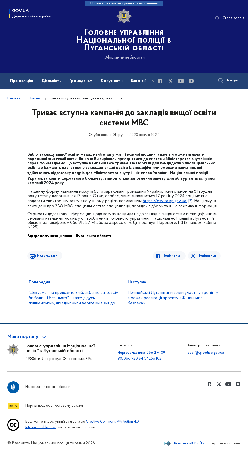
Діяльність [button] (51, 81)
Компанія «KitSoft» (189, 443)
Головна (13, 98)
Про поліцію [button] (21, 81)
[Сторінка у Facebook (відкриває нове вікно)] (160, 81)
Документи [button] (112, 81)
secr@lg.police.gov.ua (206, 353)
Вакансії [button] (138, 81)
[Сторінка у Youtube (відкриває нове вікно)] (181, 81)
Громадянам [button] (81, 81)
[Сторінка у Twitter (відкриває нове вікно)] (170, 81)
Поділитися (172, 255)
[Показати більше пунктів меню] (153, 81)
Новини (35, 98)
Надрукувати (47, 255)
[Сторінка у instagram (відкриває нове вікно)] (191, 81)
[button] (27, 337)
